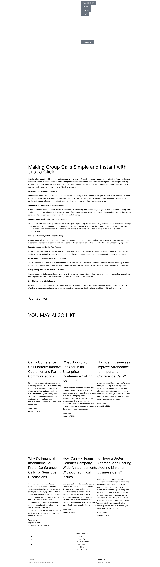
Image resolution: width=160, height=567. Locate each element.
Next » (46, 525)
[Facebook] (66, 558)
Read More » (33, 409)
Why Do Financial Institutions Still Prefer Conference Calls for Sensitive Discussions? (42, 467)
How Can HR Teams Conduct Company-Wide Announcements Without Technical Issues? (80, 467)
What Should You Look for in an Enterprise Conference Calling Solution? (77, 371)
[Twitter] (71, 558)
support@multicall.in (114, 559)
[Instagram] (76, 558)
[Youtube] (86, 558)
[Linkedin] (81, 558)
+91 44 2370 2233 (42, 559)
